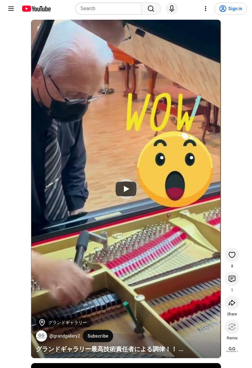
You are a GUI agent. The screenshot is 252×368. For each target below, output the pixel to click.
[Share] (232, 302)
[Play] (126, 189)
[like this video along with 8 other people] (232, 254)
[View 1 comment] (232, 278)
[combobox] (110, 8)
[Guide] (11, 8)
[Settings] (205, 8)
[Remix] (232, 326)
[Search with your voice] (172, 8)
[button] (41, 336)
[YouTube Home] (36, 8)
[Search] (151, 8)
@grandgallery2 (64, 336)
